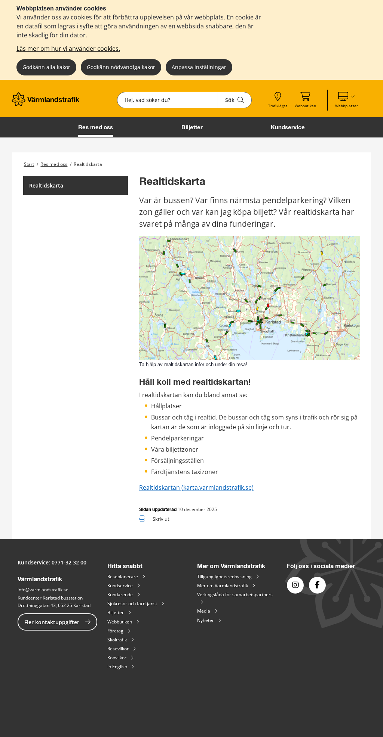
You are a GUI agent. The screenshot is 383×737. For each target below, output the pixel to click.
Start (29, 164)
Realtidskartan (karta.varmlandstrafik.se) (196, 487)
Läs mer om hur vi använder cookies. (68, 48)
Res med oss (95, 127)
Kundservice (288, 127)
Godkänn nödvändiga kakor (121, 67)
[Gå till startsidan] (48, 104)
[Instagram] (295, 585)
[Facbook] (317, 585)
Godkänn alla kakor (46, 67)
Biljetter (192, 127)
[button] (346, 100)
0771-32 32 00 (69, 562)
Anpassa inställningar (199, 67)
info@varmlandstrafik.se (43, 589)
